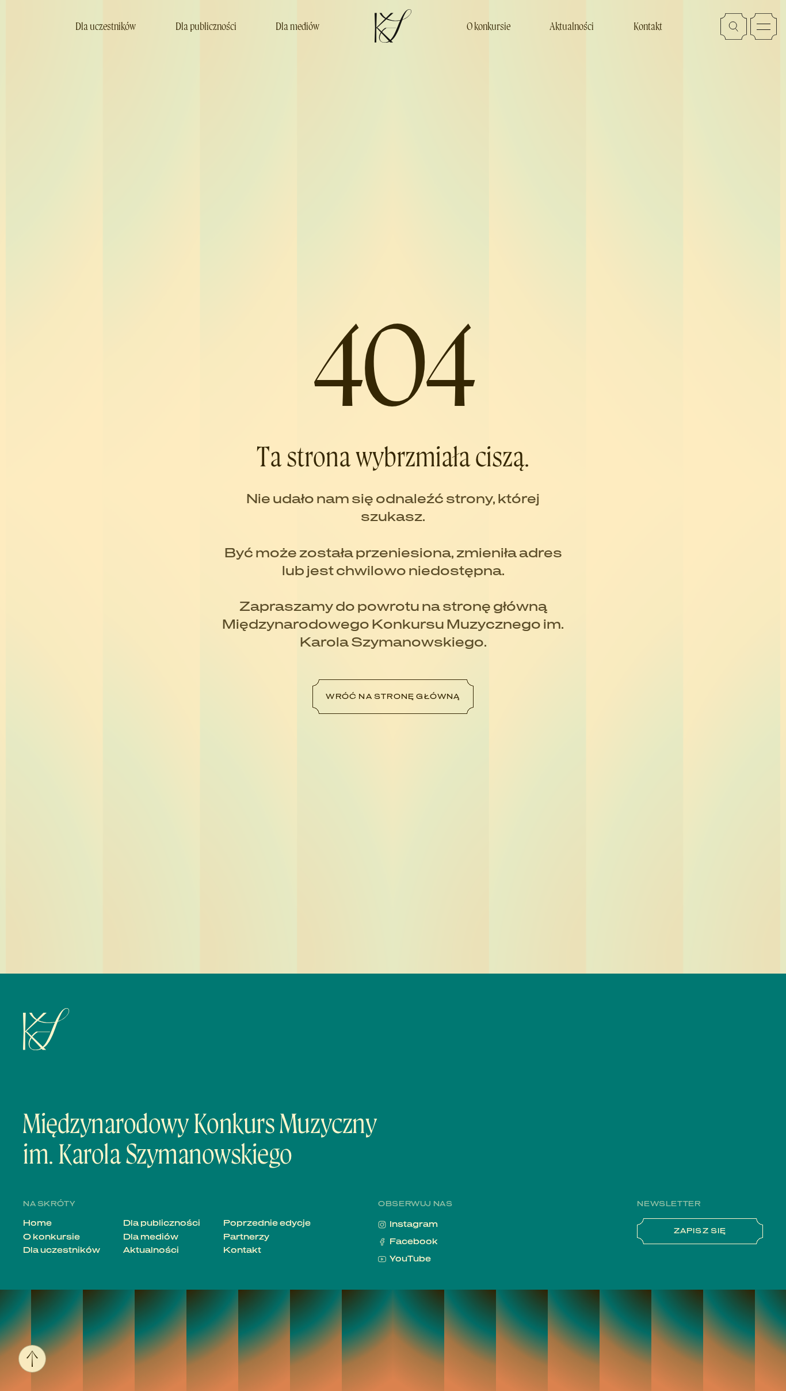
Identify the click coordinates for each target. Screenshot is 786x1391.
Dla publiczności (205, 26)
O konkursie (488, 26)
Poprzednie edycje (267, 1223)
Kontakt (648, 26)
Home (37, 1223)
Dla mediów (297, 26)
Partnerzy (246, 1237)
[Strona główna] (89, 1029)
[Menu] (763, 26)
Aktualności (572, 26)
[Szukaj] (733, 26)
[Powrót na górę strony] (32, 1359)
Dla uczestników (105, 26)
